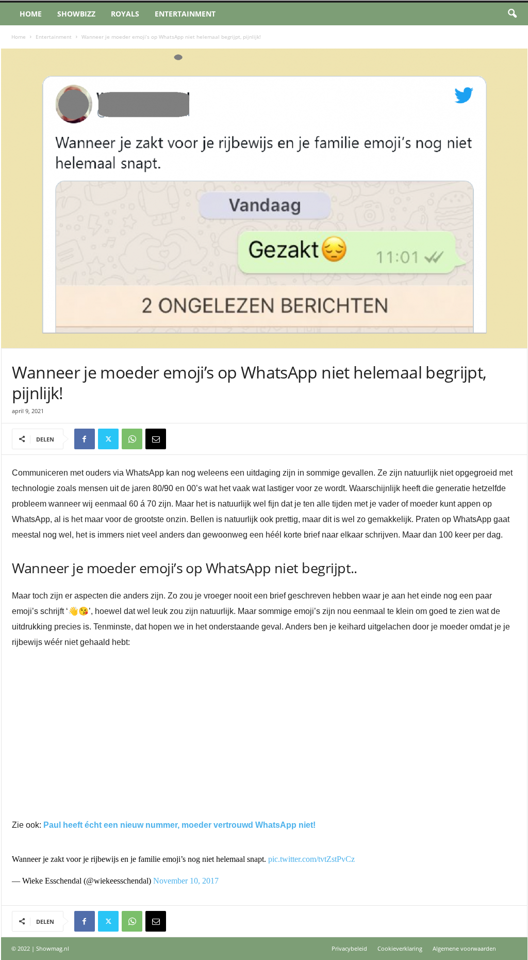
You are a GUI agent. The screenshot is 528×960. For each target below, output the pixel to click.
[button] (512, 14)
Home (31, 14)
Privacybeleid (349, 948)
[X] (108, 439)
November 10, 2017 (186, 880)
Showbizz (76, 14)
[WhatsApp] (132, 439)
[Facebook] (84, 439)
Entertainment (185, 14)
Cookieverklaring (399, 948)
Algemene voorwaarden (464, 948)
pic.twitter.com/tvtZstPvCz (311, 859)
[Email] (155, 439)
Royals (125, 14)
